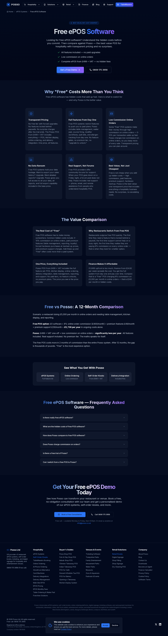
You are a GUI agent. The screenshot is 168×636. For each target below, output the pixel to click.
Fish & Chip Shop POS (67, 557)
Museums (89, 570)
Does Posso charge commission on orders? (61, 444)
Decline (115, 625)
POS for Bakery (65, 576)
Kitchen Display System (68, 583)
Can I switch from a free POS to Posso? (60, 462)
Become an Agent (145, 567)
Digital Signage (118, 557)
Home (11, 12)
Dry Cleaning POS (119, 567)
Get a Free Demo (68, 70)
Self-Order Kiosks (40, 557)
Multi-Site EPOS (39, 583)
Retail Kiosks (117, 554)
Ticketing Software (93, 554)
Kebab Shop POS (66, 560)
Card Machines (38, 573)
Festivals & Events (92, 576)
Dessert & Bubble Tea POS (69, 573)
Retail (68, 4)
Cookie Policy (144, 576)
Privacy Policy (144, 573)
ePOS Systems (21, 12)
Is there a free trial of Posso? (55, 453)
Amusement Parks (92, 564)
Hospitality (32, 4)
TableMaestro (126, 4)
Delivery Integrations (41, 576)
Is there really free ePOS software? (58, 417)
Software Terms (145, 580)
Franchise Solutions (40, 595)
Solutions (51, 4)
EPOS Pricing (38, 586)
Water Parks (90, 567)
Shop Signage (117, 564)
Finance (85, 4)
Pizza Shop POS (65, 554)
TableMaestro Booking (41, 560)
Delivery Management (41, 580)
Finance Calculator (145, 570)
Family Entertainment (93, 560)
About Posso (143, 554)
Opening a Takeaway (67, 580)
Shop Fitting (116, 560)
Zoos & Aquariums (92, 573)
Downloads (143, 564)
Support (110, 4)
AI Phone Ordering (40, 567)
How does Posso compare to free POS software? (64, 435)
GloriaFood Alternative (41, 570)
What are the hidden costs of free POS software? (64, 426)
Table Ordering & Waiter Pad (44, 592)
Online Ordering (39, 564)
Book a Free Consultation (72, 514)
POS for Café (64, 570)
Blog (97, 4)
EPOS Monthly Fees (40, 589)
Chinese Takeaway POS (68, 564)
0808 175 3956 (100, 70)
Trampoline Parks (92, 557)
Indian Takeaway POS (67, 567)
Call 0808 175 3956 (102, 514)
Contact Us (143, 560)
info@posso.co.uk (84, 523)
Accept (105, 625)
